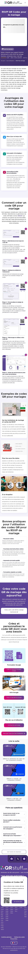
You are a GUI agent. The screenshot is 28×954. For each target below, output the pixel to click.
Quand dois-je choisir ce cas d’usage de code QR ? (11, 814)
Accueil (3, 60)
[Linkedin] (24, 859)
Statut (2, 929)
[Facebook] (12, 859)
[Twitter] (18, 859)
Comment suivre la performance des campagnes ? (12, 827)
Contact (3, 924)
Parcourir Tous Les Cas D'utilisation (13, 733)
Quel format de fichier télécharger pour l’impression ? (12, 834)
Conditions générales (6, 937)
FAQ (2, 920)
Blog (2, 914)
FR (14, 942)
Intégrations (3, 907)
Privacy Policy (13, 938)
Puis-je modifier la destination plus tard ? (11, 821)
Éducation (17, 907)
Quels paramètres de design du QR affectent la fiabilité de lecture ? (12, 842)
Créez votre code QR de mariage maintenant (14, 611)
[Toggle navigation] (25, 2)
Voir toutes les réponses (14, 851)
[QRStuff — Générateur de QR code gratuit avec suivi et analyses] (12, 2)
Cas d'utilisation (10, 60)
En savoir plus (18, 901)
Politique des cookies (19, 937)
